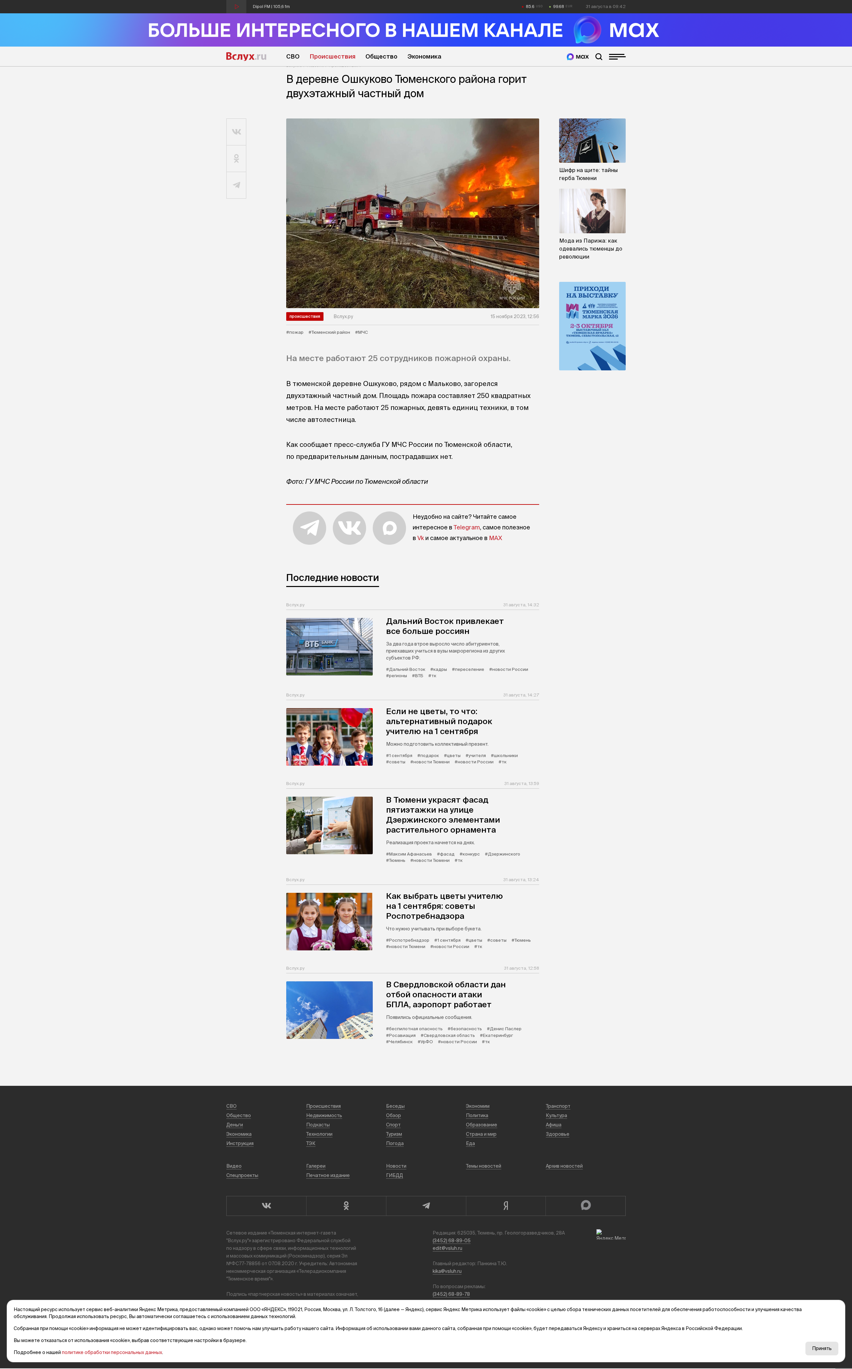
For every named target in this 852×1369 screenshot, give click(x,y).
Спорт (393, 1124)
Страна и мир (481, 1134)
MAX (495, 537)
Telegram (467, 527)
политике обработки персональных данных (112, 1352)
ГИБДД (394, 1175)
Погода (395, 1143)
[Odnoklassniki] (346, 1206)
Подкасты (318, 1124)
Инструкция (240, 1143)
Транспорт (558, 1106)
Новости (396, 1166)
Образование (481, 1124)
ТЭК (311, 1143)
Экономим (478, 1106)
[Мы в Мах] (578, 57)
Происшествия (332, 56)
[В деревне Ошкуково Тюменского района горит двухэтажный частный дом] (412, 213)
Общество (381, 56)
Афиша (553, 1124)
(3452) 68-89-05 (452, 1240)
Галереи (315, 1166)
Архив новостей (564, 1166)
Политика (477, 1115)
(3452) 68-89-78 (451, 1294)
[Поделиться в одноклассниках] (236, 158)
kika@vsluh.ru (447, 1271)
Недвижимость (324, 1115)
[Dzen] (506, 1206)
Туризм (394, 1134)
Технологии (319, 1134)
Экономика (424, 56)
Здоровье (557, 1134)
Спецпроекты (242, 1175)
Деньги (234, 1124)
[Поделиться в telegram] (236, 185)
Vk (420, 537)
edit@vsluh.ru (447, 1248)
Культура (556, 1115)
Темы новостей (483, 1166)
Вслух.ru (246, 56)
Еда (470, 1143)
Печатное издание (328, 1175)
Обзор (393, 1115)
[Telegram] (426, 1206)
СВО (293, 56)
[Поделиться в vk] (236, 132)
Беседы (395, 1106)
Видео (234, 1166)
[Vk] (266, 1206)
